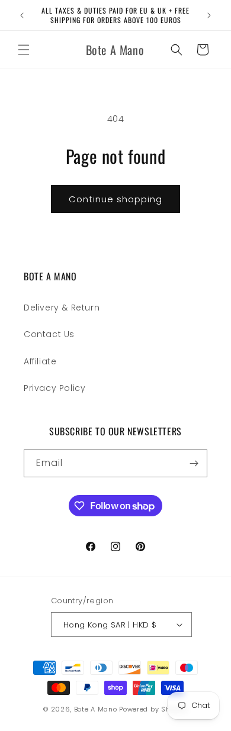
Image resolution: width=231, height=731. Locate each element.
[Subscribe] (194, 463)
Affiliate (40, 361)
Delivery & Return (62, 307)
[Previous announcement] (22, 15)
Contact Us (49, 334)
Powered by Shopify (153, 709)
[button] (24, 50)
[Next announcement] (209, 15)
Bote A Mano (95, 709)
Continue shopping (115, 199)
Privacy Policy (54, 388)
